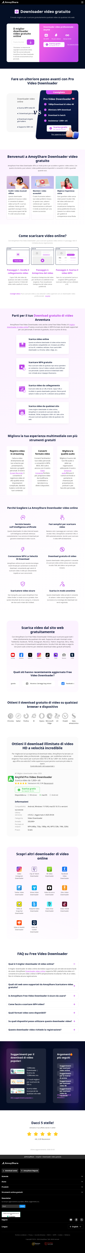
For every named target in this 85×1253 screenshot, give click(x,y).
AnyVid (47, 296)
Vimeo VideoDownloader (34, 893)
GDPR (54, 1235)
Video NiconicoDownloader (49, 893)
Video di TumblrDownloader (34, 929)
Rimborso (67, 1235)
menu (82, 2)
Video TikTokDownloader (64, 910)
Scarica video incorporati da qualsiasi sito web (34, 1091)
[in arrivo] (71, 1219)
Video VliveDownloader (49, 910)
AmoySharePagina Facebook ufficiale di (76, 1219)
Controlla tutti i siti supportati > (42, 766)
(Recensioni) (48, 783)
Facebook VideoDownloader (64, 876)
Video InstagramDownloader (19, 876)
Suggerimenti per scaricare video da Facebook (65, 1089)
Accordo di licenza (40, 1235)
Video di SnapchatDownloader (19, 911)
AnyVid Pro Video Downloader (33, 777)
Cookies (60, 1235)
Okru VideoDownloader (64, 893)
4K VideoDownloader (49, 875)
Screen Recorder (16, 473)
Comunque (45, 756)
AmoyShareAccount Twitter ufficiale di (81, 1219)
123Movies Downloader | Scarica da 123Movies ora (32, 1071)
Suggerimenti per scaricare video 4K (65, 1081)
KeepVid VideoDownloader (34, 910)
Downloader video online (35, 971)
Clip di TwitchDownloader (34, 875)
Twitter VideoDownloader (19, 893)
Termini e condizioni (21, 1235)
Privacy (31, 1235)
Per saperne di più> (73, 44)
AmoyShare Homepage (10, 2)
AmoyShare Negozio (31, 1171)
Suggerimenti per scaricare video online (65, 1066)
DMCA (49, 1235)
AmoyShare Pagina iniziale (29, 1157)
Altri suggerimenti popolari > (22, 1098)
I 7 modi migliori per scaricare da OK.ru (33, 1082)
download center (11, 1171)
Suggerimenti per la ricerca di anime (65, 1074)
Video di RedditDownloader (19, 928)
